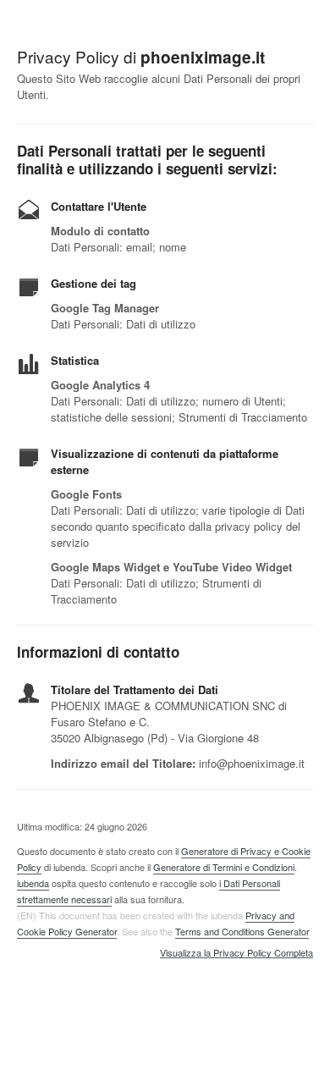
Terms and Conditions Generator (242, 931)
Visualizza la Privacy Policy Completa (236, 953)
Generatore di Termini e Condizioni (223, 867)
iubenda (33, 883)
